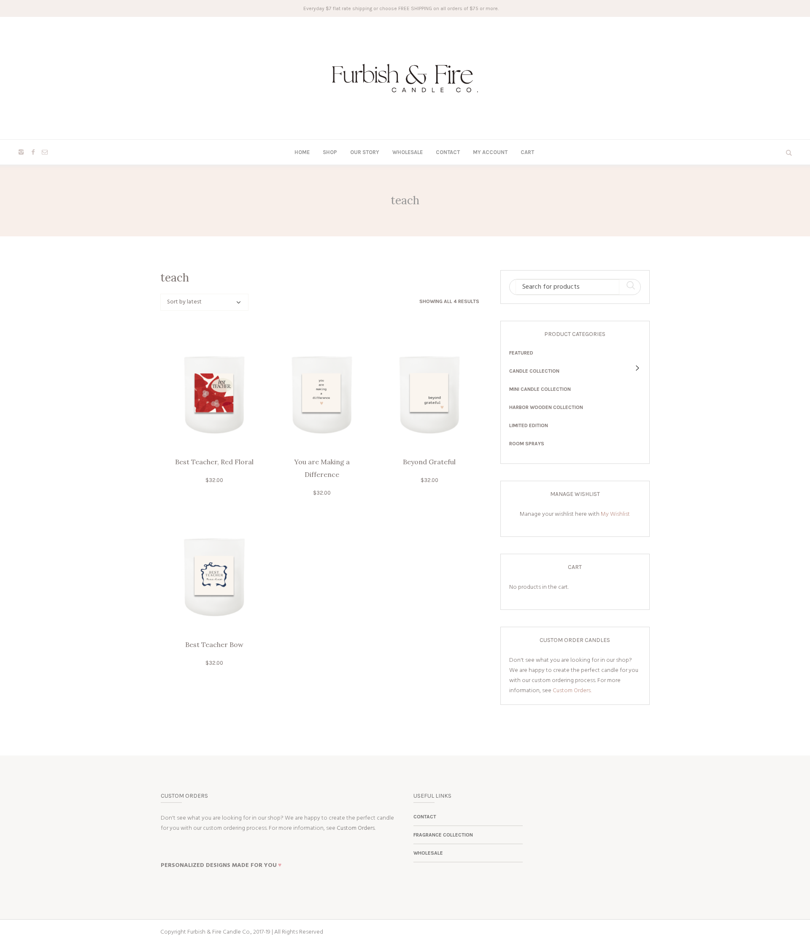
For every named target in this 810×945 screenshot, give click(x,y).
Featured (521, 353)
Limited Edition (528, 425)
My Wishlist (615, 514)
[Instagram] (21, 152)
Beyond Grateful (429, 462)
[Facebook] (33, 152)
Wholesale (428, 853)
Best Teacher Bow (214, 644)
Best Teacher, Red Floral (214, 462)
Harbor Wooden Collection (546, 407)
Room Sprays (526, 444)
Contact (424, 817)
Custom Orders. (572, 691)
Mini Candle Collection (540, 389)
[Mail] (44, 152)
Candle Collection (534, 371)
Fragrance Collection (443, 835)
